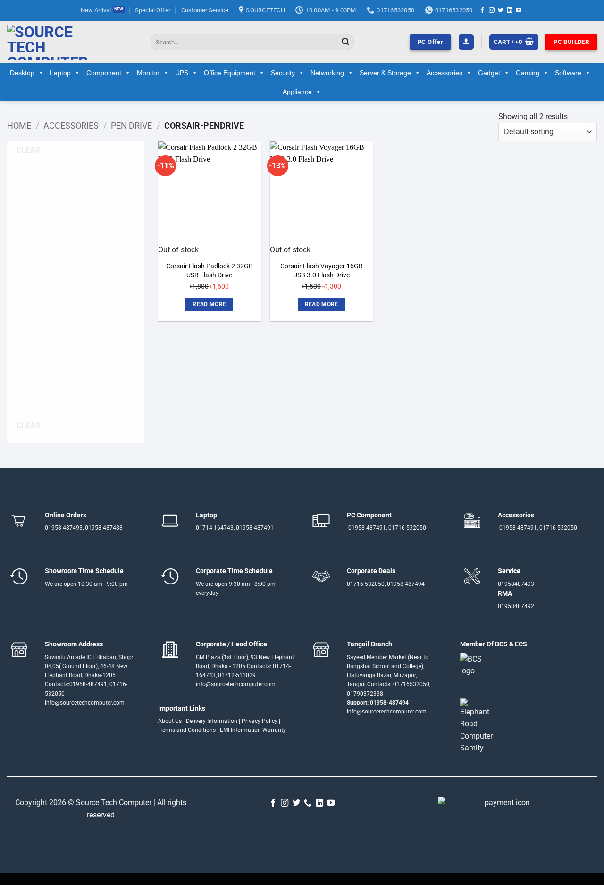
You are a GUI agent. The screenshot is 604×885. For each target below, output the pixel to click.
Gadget (489, 73)
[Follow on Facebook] (482, 10)
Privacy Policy (259, 721)
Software (568, 73)
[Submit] (345, 42)
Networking (327, 73)
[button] (466, 42)
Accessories (444, 73)
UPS (181, 73)
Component (103, 73)
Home (19, 125)
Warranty (274, 730)
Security (283, 73)
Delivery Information (211, 721)
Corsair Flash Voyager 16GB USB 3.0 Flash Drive (321, 270)
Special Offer (152, 10)
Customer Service (204, 10)
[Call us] (307, 803)
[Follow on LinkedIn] (509, 10)
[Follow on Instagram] (492, 10)
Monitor (148, 73)
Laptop (60, 73)
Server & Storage (385, 73)
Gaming (527, 73)
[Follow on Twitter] (500, 10)
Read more (209, 304)
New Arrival (96, 10)
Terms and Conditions (187, 730)
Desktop (22, 73)
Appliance (297, 91)
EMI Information (240, 730)
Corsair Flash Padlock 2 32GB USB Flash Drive (209, 270)
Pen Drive (131, 125)
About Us (170, 721)
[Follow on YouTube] (518, 10)
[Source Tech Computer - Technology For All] (71, 42)
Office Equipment (229, 73)
